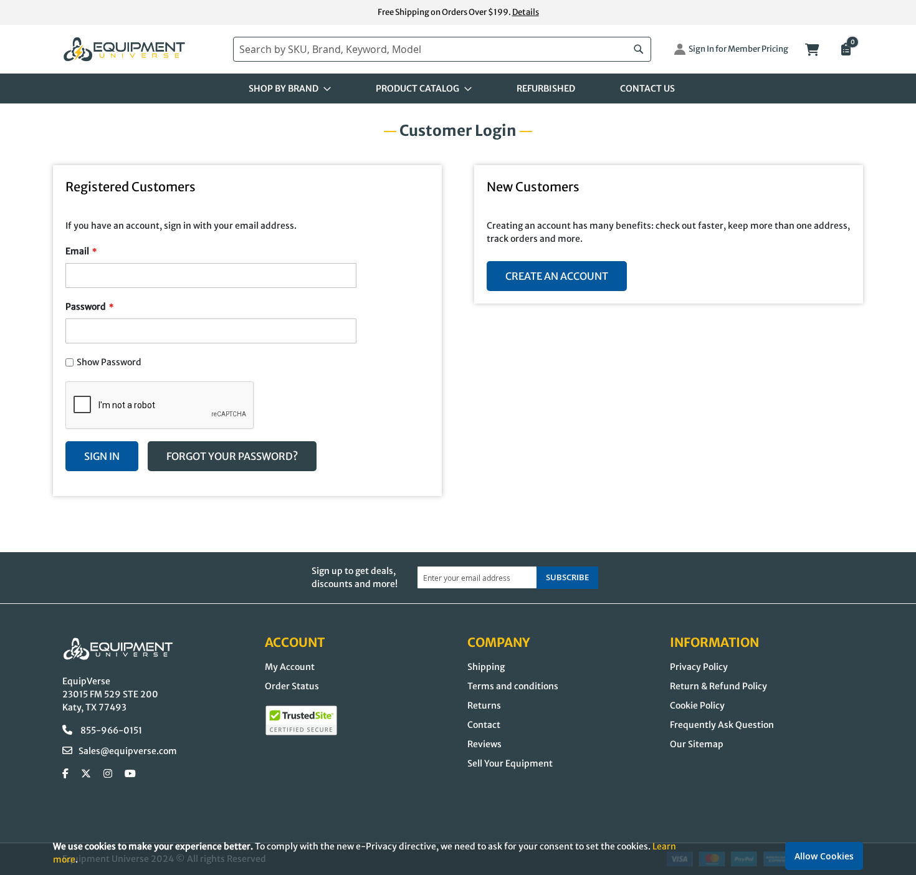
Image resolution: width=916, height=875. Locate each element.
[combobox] (442, 49)
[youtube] (130, 774)
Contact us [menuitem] (647, 88)
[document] (458, 853)
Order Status (292, 686)
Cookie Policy (697, 705)
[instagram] (107, 774)
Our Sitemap (696, 744)
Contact (483, 724)
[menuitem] (286, 88)
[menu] (458, 88)
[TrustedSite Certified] (301, 720)
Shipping (486, 666)
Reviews (484, 744)
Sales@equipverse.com (128, 751)
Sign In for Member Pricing (738, 49)
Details (525, 12)
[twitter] (86, 774)
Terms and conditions (512, 686)
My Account (290, 666)
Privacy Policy (699, 666)
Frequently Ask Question (722, 724)
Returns (484, 705)
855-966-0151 (110, 730)
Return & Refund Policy (718, 686)
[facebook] (65, 774)
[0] (845, 50)
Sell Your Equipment (510, 763)
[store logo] (141, 49)
